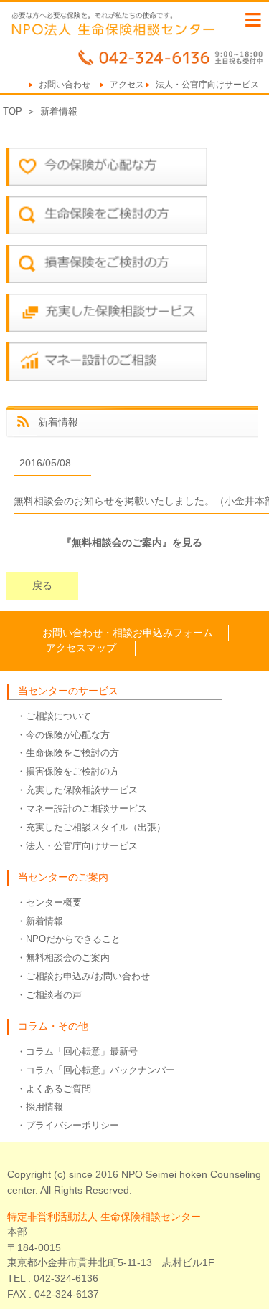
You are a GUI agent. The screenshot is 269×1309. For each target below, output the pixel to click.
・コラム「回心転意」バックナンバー (95, 1070)
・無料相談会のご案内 (63, 957)
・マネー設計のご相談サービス (81, 808)
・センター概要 (49, 902)
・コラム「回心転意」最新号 (77, 1051)
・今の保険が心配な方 (63, 734)
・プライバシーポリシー (67, 1125)
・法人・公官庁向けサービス (77, 845)
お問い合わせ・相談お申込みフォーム (127, 632)
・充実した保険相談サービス (77, 790)
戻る (42, 585)
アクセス (127, 84)
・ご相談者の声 (49, 994)
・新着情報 (39, 921)
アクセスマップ (81, 647)
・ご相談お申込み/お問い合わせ (83, 976)
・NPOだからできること (68, 939)
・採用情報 (39, 1106)
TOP (12, 111)
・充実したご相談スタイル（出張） (91, 827)
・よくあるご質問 (53, 1088)
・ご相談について (53, 716)
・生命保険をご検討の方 (67, 752)
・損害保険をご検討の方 (67, 771)
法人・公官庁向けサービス (207, 84)
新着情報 (58, 111)
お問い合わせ (64, 84)
